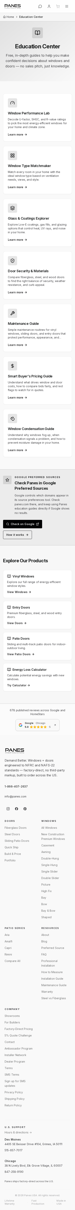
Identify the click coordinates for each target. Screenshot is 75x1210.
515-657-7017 (13, 1150)
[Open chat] (40, 6)
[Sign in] (49, 6)
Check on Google (22, 524)
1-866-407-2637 (16, 786)
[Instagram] (8, 808)
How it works (15, 534)
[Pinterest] (25, 808)
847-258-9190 (14, 1171)
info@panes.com (15, 796)
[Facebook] (16, 808)
